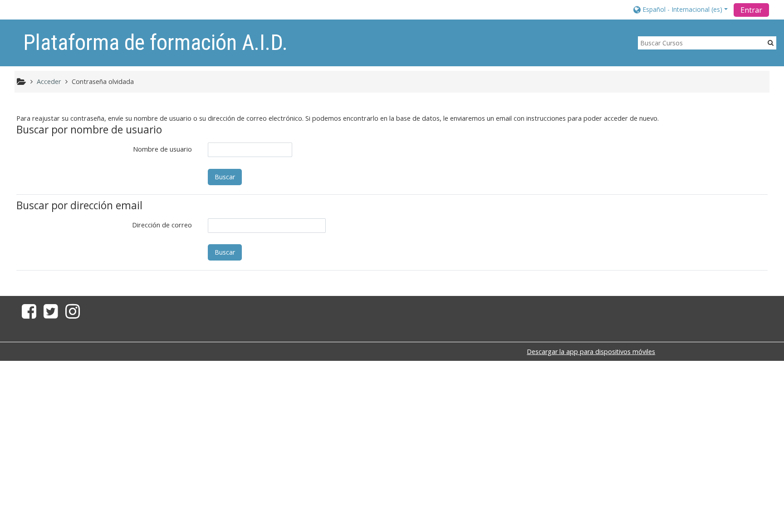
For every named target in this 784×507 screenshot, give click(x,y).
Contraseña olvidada (103, 81)
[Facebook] (27, 315)
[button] (680, 9)
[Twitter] (51, 315)
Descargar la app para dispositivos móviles (591, 351)
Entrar (751, 10)
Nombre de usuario (162, 149)
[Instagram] (74, 315)
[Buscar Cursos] (770, 42)
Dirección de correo (162, 225)
